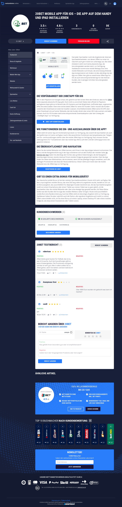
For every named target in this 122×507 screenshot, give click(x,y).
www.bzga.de (81, 487)
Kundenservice (14, 134)
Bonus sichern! (93, 409)
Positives (42, 342)
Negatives (42, 350)
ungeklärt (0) (52, 225)
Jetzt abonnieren (74, 467)
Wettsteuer (13, 68)
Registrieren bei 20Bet (53, 169)
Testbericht (13, 55)
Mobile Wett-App (15, 74)
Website (12, 81)
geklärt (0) (41, 225)
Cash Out (13, 107)
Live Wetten (13, 101)
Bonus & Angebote (15, 61)
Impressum (56, 500)
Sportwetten (13, 94)
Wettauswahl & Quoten (17, 88)
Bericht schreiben (50, 41)
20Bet (110, 100)
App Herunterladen (53, 86)
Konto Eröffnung (15, 114)
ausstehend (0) (64, 225)
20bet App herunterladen (55, 122)
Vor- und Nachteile (15, 140)
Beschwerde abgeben (53, 232)
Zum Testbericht (76, 409)
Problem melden (84, 41)
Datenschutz (65, 500)
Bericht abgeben (50, 361)
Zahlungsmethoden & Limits (18, 121)
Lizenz (12, 127)
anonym (66, 332)
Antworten (62, 273)
